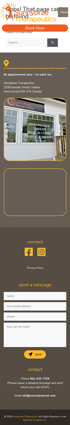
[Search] (52, 42)
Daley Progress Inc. (37, 419)
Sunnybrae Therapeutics (25, 416)
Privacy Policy (35, 268)
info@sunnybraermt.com (39, 396)
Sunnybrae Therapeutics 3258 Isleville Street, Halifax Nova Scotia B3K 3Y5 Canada (22, 87)
